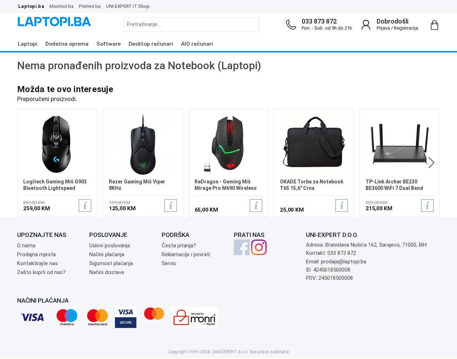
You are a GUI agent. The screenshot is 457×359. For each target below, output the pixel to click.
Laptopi (27, 44)
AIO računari (197, 44)
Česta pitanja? (179, 245)
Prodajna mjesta (36, 254)
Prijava (383, 28)
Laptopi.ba (31, 6)
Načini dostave (106, 272)
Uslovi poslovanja (109, 245)
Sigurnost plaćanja (111, 263)
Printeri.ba (90, 6)
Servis (169, 263)
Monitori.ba (62, 6)
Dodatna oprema (67, 44)
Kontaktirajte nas (37, 263)
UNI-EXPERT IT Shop (128, 6)
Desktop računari (151, 44)
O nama (26, 245)
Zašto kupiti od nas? (41, 272)
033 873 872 (319, 21)
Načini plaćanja (106, 254)
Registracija (406, 28)
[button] (431, 163)
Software (108, 44)
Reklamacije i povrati (186, 254)
